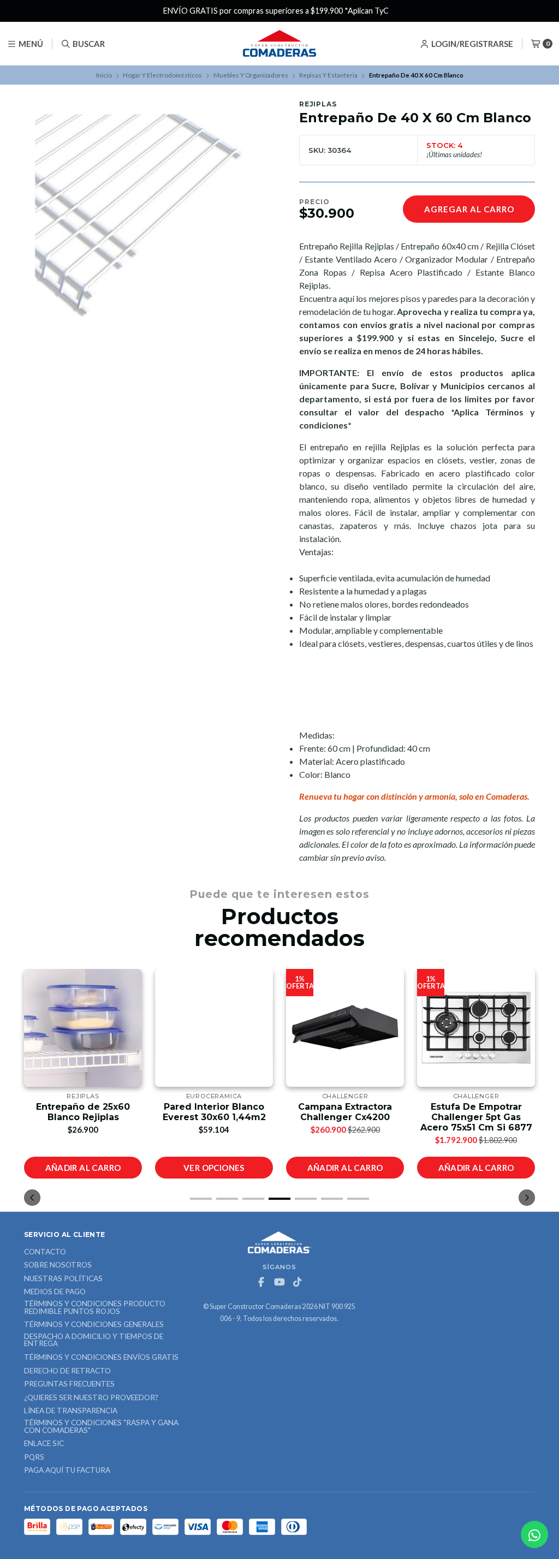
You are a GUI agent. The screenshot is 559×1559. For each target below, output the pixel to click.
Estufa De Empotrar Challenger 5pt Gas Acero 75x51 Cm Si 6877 (345, 1117)
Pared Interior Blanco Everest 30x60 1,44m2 (83, 1112)
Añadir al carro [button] (214, 1168)
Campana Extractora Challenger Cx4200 (214, 1112)
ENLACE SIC (44, 1444)
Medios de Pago (55, 1292)
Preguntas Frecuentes (69, 1384)
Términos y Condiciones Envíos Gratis (101, 1357)
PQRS (34, 1457)
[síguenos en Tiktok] (298, 1282)
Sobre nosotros (58, 1265)
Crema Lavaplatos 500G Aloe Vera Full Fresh (476, 1112)
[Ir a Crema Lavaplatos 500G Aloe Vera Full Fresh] (476, 1028)
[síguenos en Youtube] (279, 1282)
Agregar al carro (469, 209)
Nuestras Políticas (63, 1279)
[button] (201, 1199)
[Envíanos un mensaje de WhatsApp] (534, 1534)
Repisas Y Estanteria (328, 75)
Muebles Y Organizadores (250, 75)
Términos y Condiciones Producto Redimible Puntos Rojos (94, 1307)
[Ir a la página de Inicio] (279, 43)
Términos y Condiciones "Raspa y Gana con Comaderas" (101, 1426)
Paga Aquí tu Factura (67, 1470)
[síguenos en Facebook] (261, 1282)
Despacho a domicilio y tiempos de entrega (93, 1340)
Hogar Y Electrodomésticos (162, 75)
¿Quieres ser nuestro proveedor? (91, 1398)
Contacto (45, 1252)
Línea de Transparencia (70, 1411)
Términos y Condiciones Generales (94, 1325)
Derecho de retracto (67, 1371)
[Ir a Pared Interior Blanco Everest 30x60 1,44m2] (83, 1028)
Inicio (104, 75)
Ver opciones (83, 1168)
